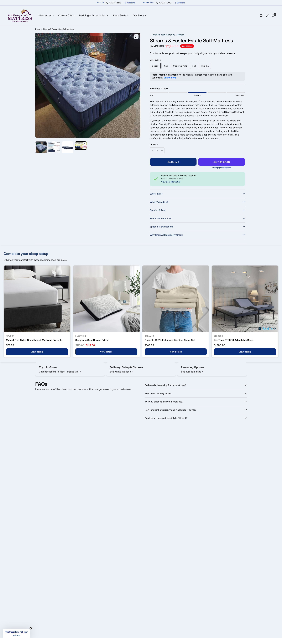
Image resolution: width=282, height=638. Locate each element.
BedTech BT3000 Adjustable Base (233, 340)
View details (37, 351)
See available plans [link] (191, 372)
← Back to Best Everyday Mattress (167, 34)
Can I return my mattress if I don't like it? (166, 418)
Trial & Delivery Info (160, 218)
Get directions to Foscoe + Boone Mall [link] (59, 372)
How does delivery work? (158, 393)
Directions (131, 2)
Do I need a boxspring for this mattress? (165, 385)
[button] (16, 633)
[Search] (261, 15)
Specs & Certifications (161, 226)
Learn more (170, 77)
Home (37, 29)
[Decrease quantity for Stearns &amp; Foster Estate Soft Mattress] (152, 151)
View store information (170, 182)
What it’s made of (159, 202)
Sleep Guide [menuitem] (119, 15)
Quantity (154, 144)
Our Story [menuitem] (138, 15)
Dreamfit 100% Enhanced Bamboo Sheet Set (170, 340)
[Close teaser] (30, 628)
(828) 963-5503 (115, 2)
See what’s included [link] (120, 372)
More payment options (221, 168)
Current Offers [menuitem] (66, 15)
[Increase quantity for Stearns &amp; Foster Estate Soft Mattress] (162, 151)
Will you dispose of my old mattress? (164, 401)
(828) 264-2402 (165, 2)
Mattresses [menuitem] (45, 15)
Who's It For (156, 193)
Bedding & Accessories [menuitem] (92, 15)
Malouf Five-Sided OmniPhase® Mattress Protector (34, 340)
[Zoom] (136, 36)
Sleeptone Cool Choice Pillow (91, 340)
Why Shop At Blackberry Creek (166, 234)
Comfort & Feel (158, 210)
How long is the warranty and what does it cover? (170, 409)
